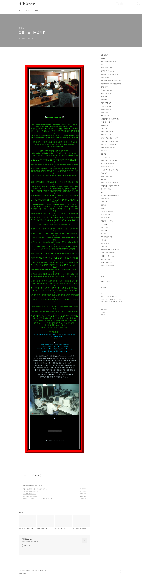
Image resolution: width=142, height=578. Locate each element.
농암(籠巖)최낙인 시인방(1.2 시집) (110, 119)
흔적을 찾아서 (27, 485)
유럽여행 (111, 299)
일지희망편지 (104, 100)
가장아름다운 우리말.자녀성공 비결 (110, 141)
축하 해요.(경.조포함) (106, 237)
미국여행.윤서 (117, 299)
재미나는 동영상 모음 (106, 176)
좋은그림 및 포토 (105, 151)
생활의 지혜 (104, 202)
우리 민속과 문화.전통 (107, 189)
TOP (121, 571)
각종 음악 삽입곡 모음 (107, 211)
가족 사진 (103, 296)
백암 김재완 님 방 (105, 259)
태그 (27, 11)
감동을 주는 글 (105, 128)
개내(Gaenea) (27, 3)
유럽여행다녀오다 (114, 296)
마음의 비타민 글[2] (106, 106)
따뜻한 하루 (104, 96)
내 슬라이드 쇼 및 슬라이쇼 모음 (109, 170)
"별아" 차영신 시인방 (106, 122)
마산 (110, 301)
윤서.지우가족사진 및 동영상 (108, 61)
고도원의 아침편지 (106, 93)
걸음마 (102, 301)
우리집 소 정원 (105, 198)
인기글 (108, 281)
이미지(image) (105, 125)
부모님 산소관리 (105, 77)
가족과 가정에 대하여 (106, 68)
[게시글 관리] (30, 475)
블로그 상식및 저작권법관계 (108, 144)
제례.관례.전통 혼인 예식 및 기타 (109, 74)
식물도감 (103, 192)
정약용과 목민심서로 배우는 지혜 (109, 138)
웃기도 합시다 (104, 227)
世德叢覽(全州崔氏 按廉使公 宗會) (111, 84)
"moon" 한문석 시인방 (107, 262)
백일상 (106, 301)
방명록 (36, 11)
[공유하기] (28, 475)
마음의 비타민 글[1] (106, 103)
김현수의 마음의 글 (106, 109)
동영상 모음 (104, 173)
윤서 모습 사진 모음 (117, 301)
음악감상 (103, 208)
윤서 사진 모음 (104, 299)
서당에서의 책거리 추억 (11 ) (31, 496)
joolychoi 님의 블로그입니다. (30, 541)
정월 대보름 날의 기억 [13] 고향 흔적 (34, 489)
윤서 (108, 296)
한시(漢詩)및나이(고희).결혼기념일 (110, 186)
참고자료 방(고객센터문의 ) (108, 163)
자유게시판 (104, 230)
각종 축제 (103, 240)
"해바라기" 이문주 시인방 (107, 256)
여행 (102, 64)
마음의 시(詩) (104, 112)
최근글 (102, 281)
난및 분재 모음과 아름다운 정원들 (110, 195)
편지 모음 (103, 179)
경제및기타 (104, 224)
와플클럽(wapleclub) (107, 221)
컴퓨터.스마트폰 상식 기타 (108, 147)
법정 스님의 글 (105, 115)
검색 (117, 3)
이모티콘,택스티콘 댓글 (107, 167)
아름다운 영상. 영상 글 (107, 131)
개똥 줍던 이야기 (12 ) (29, 494)
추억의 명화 (104, 246)
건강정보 (103, 205)
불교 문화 (103, 233)
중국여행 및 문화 (105, 157)
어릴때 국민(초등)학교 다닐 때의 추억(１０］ (36, 498)
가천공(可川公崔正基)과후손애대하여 (111, 80)
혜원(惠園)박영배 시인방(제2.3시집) (110, 249)
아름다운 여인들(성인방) (107, 265)
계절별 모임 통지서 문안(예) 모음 (109, 182)
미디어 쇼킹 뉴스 (105, 214)
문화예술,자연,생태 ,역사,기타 (109, 160)
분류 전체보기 (104, 55)
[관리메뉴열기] (138, 3)
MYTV (103, 58)
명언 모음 (103, 154)
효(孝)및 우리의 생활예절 (107, 71)
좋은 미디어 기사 (105, 218)
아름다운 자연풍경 (106, 135)
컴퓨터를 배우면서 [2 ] (30, 491)
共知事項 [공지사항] (106, 90)
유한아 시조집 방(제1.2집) (108, 253)
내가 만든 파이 (105, 243)
